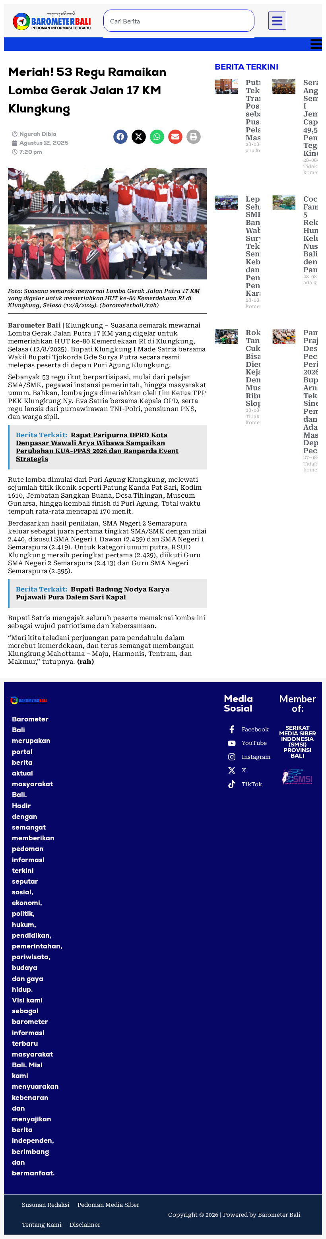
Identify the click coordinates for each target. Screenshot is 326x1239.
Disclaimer (85, 1225)
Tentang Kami (42, 1225)
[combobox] (178, 21)
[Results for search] (178, 36)
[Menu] (163, 44)
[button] (277, 21)
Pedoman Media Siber (108, 1205)
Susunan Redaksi (46, 1205)
